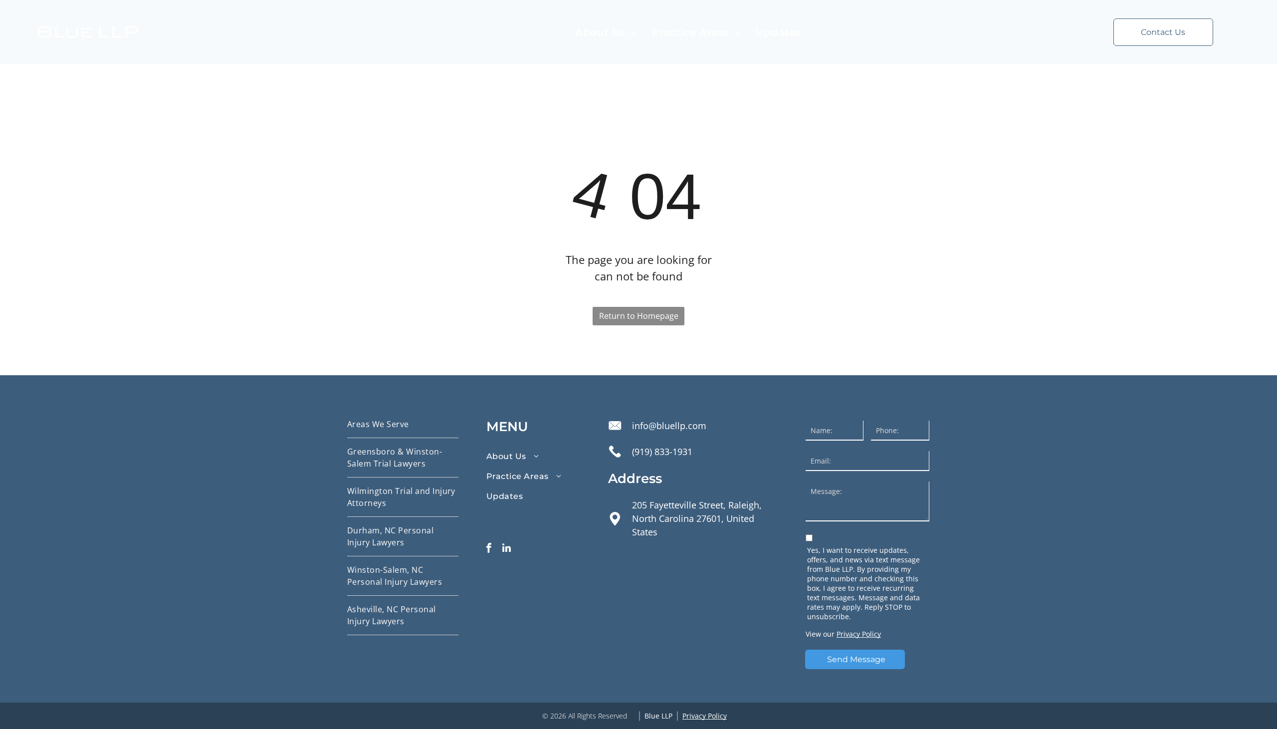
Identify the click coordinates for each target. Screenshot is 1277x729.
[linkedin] (506, 549)
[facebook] (488, 549)
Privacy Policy (859, 634)
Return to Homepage (638, 315)
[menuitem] (606, 32)
